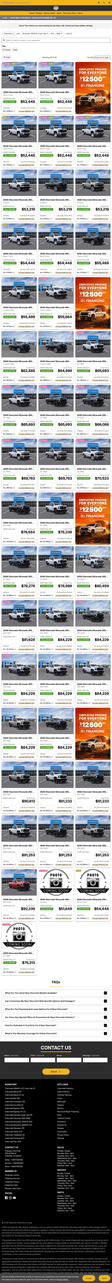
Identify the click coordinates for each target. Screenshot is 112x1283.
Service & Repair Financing (68, 1111)
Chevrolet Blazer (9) (13, 1092)
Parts (59, 1115)
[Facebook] (6, 1198)
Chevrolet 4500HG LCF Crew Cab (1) (20, 1088)
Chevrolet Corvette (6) (14, 1105)
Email (37, 1055)
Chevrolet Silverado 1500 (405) (17, 1118)
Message (91, 1055)
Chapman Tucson (12, 1182)
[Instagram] (10, 1198)
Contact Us (61, 1125)
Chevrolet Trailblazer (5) (15, 1135)
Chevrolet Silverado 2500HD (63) (18, 1122)
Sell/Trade (61, 1102)
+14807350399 (16, 1160)
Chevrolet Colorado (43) (15, 1102)
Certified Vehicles (64, 1095)
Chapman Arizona (12, 1178)
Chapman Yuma (11, 1185)
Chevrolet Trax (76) (13, 1141)
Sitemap (60, 1138)
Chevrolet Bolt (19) (12, 1098)
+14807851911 (17, 1163)
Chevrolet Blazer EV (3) (14, 1095)
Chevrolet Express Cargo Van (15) (18, 1115)
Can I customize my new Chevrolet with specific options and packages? (40, 1001)
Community (62, 1132)
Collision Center (63, 1118)
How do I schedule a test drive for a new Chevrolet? (30, 1025)
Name (11, 1055)
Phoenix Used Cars (12, 1188)
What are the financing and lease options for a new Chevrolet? (36, 1009)
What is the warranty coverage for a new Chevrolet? (31, 1033)
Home (4, 18)
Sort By (90, 57)
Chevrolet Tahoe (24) (13, 1132)
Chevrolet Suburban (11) (14, 1128)
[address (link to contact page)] (99, 3)
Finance (60, 1105)
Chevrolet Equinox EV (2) (15, 1111)
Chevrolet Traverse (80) (14, 1138)
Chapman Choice (12, 1175)
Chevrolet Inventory (65, 1088)
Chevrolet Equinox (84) (14, 1108)
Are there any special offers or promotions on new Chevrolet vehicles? (40, 1017)
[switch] (109, 2)
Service (60, 1108)
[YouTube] (14, 1198)
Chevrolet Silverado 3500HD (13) (18, 1125)
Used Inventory (63, 1092)
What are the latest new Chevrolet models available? (31, 993)
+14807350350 (16, 1166)
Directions (61, 1122)
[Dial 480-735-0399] (104, 3)
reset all (69, 33)
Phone (59, 1055)
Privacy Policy (63, 1135)
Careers (60, 1128)
